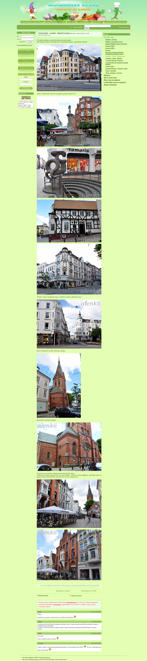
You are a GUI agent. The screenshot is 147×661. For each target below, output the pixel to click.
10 (50, 585)
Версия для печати (43, 595)
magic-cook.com (46, 657)
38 (98, 585)
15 (58, 585)
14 (56, 585)
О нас (39, 35)
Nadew (40, 621)
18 (63, 585)
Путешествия (46, 35)
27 (79, 585)
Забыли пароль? (28, 45)
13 (55, 585)
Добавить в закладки (76, 595)
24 (74, 585)
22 (70, 585)
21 (69, 585)
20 (67, 585)
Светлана (40, 643)
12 (53, 585)
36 (94, 585)
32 (87, 585)
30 (84, 585)
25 (75, 585)
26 (77, 585)
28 (81, 585)
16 (60, 585)
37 (96, 585)
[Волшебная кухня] (73, 10)
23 (72, 585)
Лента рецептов (123, 27)
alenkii (39, 612)
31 (86, 585)
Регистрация (20, 45)
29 (82, 585)
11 (51, 585)
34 (91, 585)
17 (62, 585)
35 (93, 585)
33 (89, 585)
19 (65, 585)
